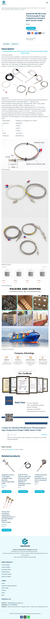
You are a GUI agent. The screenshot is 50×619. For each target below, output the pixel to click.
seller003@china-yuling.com (15, 603)
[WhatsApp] (28, 617)
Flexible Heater (6, 572)
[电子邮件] (25, 617)
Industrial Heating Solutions (9, 585)
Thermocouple (33, 38)
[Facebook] (21, 617)
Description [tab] (6, 44)
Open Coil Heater (6, 576)
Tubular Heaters (6, 567)
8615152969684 (13, 604)
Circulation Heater (7, 574)
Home (3, 583)
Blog (3, 595)
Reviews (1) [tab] (15, 44)
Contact (4, 590)
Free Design (31, 28)
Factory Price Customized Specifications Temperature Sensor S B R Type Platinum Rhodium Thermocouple (8, 517)
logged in (11, 449)
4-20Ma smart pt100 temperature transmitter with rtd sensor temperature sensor (41, 478)
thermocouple (30, 39)
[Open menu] (46, 2)
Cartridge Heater (6, 569)
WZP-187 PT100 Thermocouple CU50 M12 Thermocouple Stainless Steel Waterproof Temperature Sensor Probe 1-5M (24, 480)
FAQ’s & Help (5, 588)
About (3, 592)
